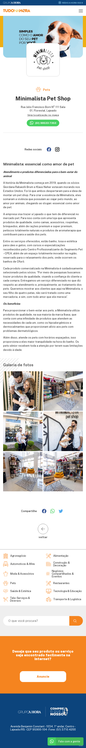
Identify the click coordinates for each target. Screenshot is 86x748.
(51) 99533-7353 (45, 123)
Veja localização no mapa (43, 115)
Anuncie (43, 676)
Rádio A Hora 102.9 (72, 2)
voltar (43, 537)
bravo (81, 746)
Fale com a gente (69, 741)
